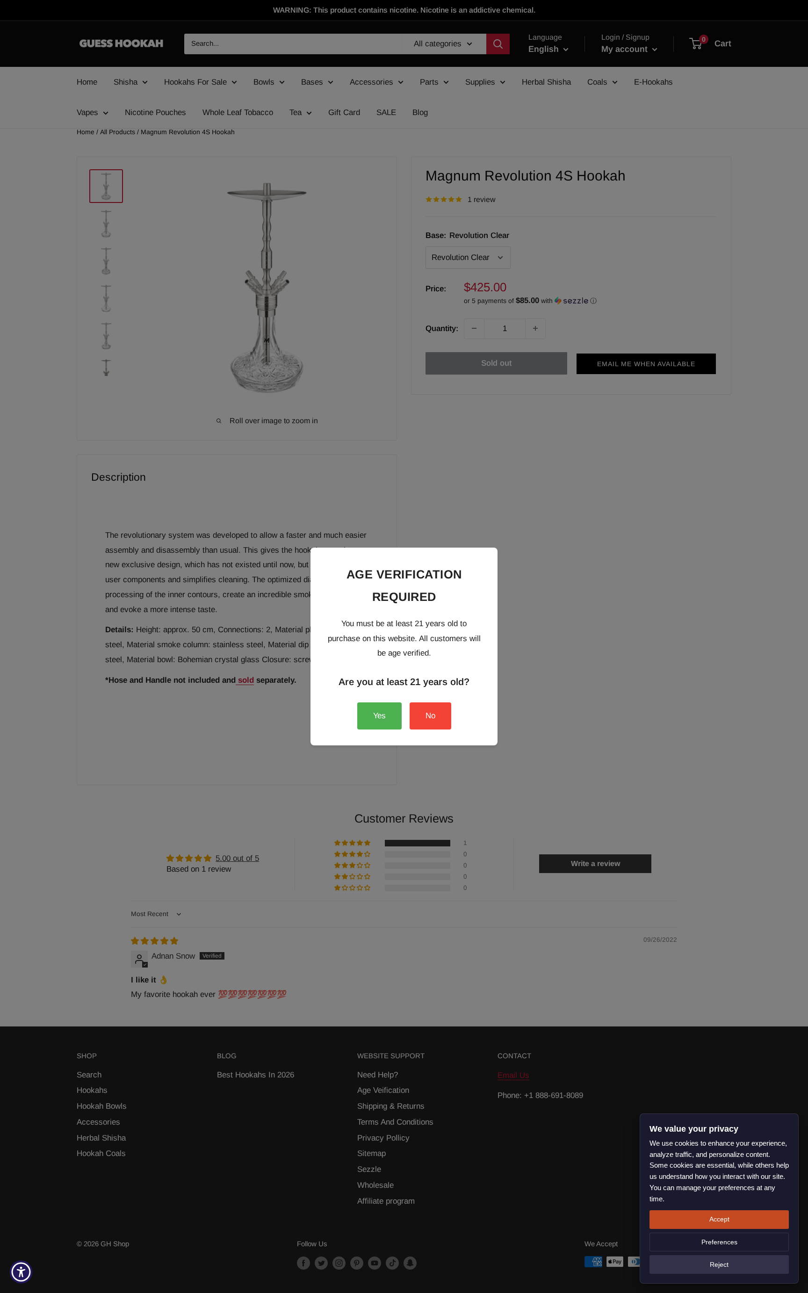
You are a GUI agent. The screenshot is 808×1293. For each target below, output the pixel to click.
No (430, 715)
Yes (379, 715)
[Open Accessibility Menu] (21, 1272)
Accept (719, 1219)
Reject (719, 1264)
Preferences (719, 1242)
